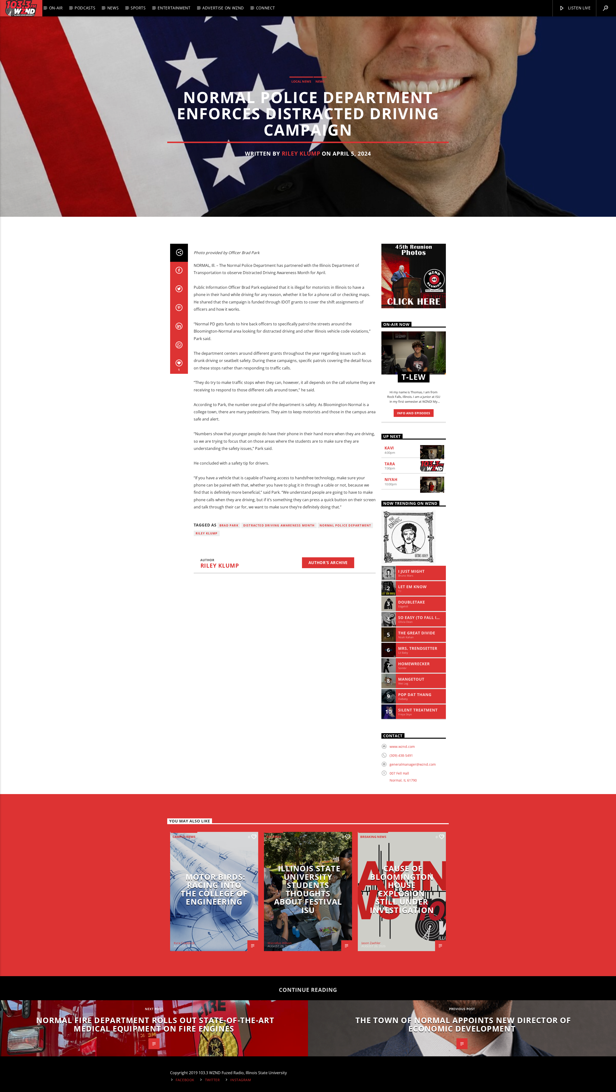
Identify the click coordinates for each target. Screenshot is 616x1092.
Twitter (212, 1080)
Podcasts (85, 8)
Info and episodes (413, 413)
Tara (390, 464)
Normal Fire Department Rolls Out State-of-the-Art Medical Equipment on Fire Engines (155, 1024)
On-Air (56, 8)
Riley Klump (301, 153)
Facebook (185, 1080)
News (113, 8)
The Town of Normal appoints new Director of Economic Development (463, 1024)
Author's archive (328, 562)
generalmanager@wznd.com (413, 764)
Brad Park (228, 525)
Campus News (184, 837)
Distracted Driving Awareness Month (279, 525)
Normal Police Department (345, 525)
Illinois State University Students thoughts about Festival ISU (308, 889)
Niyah (391, 479)
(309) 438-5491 (401, 755)
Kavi (389, 448)
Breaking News (373, 837)
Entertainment (174, 8)
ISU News (273, 837)
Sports (138, 8)
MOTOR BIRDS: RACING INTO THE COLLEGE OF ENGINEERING (214, 889)
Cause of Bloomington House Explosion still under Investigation (402, 889)
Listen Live (579, 8)
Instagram (240, 1080)
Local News (301, 81)
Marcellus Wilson (280, 943)
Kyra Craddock (184, 943)
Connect (265, 8)
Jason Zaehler (370, 943)
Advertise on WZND (223, 8)
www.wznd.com (402, 746)
